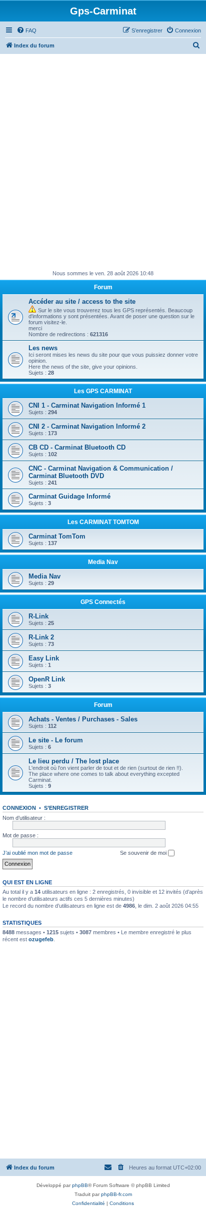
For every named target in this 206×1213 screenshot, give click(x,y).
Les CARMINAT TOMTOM (103, 522)
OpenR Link (46, 679)
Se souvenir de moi (144, 853)
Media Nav (103, 562)
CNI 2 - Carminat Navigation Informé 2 (87, 426)
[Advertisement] (103, 162)
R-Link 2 (41, 637)
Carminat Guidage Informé (69, 496)
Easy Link (43, 658)
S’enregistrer (66, 808)
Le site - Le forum (55, 740)
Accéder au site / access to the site (82, 301)
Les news (43, 348)
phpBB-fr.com (116, 1194)
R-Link (38, 616)
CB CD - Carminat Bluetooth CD (77, 447)
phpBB (80, 1185)
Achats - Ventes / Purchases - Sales (83, 719)
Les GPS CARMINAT (103, 391)
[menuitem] (26, 30)
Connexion (19, 808)
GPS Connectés (103, 602)
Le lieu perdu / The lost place (73, 761)
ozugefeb (41, 939)
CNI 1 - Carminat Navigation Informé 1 (87, 405)
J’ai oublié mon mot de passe (37, 853)
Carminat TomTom (57, 536)
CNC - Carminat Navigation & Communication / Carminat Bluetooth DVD (100, 472)
